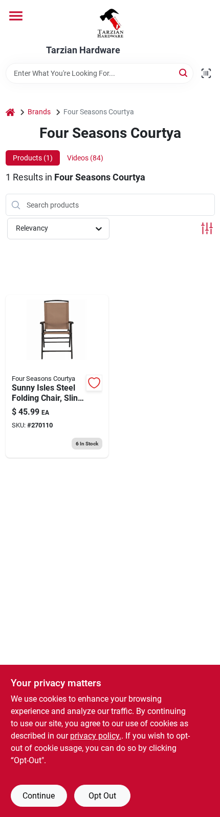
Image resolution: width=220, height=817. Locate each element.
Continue (39, 796)
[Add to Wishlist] (94, 383)
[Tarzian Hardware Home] (110, 22)
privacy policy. (95, 736)
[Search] (184, 72)
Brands (39, 112)
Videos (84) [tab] (85, 158)
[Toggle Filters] (207, 228)
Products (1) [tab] (33, 158)
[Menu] (16, 16)
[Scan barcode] (206, 73)
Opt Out (102, 796)
